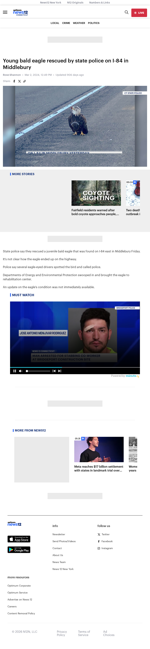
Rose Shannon (12, 75)
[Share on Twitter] (19, 81)
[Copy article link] (24, 81)
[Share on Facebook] (14, 81)
